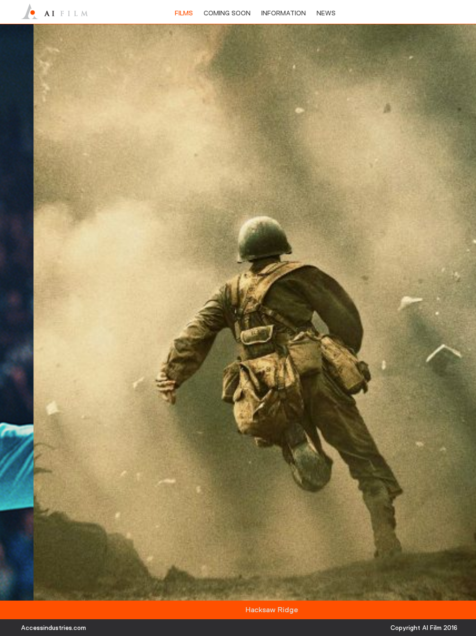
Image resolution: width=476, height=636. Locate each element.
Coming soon (227, 13)
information (283, 13)
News (326, 13)
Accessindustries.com (53, 627)
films (184, 13)
